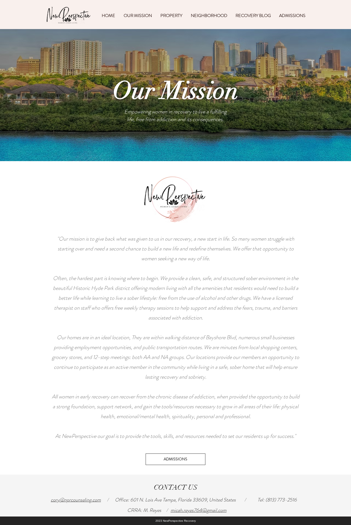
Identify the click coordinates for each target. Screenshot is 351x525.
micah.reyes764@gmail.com (199, 510)
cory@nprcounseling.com (76, 499)
